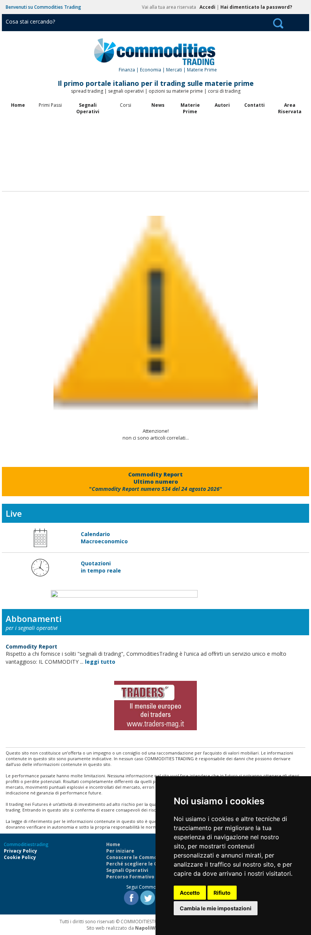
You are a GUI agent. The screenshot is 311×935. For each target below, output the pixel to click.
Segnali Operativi (87, 108)
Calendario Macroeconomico (104, 537)
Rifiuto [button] (222, 892)
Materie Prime (190, 108)
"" (155, 481)
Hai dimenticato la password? (256, 7)
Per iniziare (120, 851)
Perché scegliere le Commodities (146, 864)
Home (18, 105)
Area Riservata (290, 108)
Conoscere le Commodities (138, 857)
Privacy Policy (20, 851)
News (158, 105)
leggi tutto (100, 661)
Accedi (207, 7)
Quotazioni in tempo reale (101, 567)
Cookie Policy (20, 857)
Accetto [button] (190, 892)
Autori (222, 105)
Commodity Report (31, 646)
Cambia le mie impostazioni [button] (215, 908)
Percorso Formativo (130, 876)
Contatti (254, 105)
